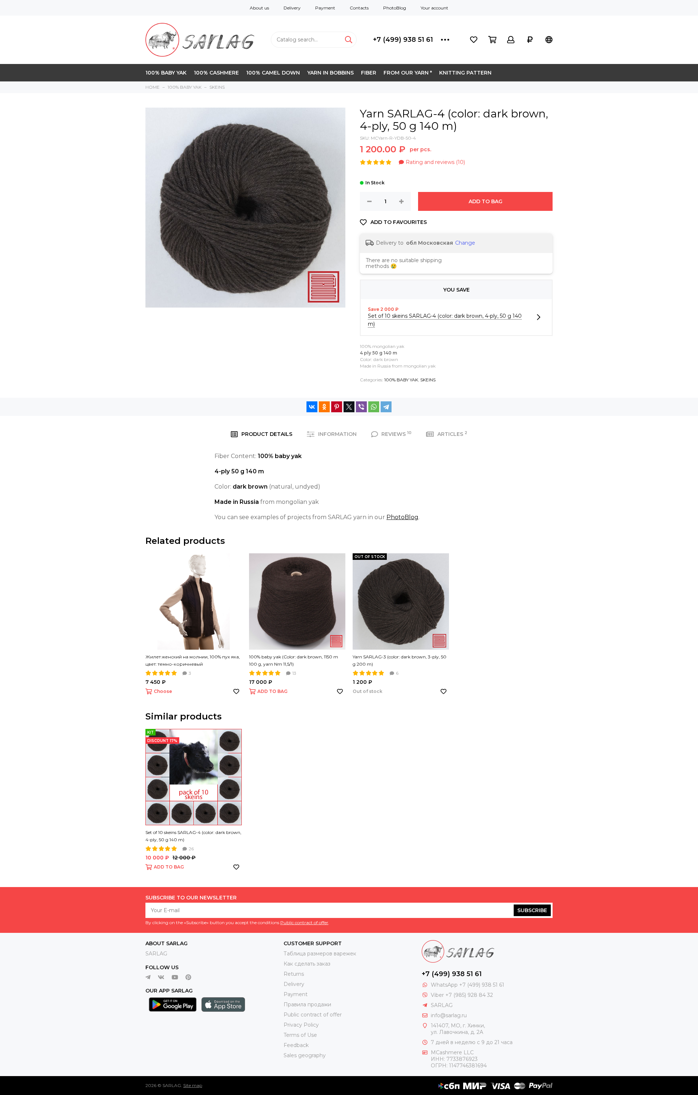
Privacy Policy (301, 1025)
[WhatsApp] (373, 406)
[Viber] (361, 406)
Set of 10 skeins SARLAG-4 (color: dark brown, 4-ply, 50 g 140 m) (193, 836)
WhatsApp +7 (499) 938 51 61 (467, 985)
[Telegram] (386, 406)
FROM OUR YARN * (408, 72)
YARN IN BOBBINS (330, 72)
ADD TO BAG (485, 201)
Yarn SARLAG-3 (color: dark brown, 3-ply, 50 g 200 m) (399, 660)
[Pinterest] (336, 406)
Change (465, 243)
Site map (192, 1085)
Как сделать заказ (307, 963)
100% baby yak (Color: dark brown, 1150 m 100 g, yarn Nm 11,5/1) (293, 660)
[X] (349, 406)
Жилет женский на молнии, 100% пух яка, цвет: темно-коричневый (192, 660)
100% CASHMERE (216, 72)
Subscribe (532, 910)
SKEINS (428, 379)
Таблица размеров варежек (320, 953)
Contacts (359, 8)
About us (259, 8)
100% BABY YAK (165, 72)
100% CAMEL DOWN (273, 72)
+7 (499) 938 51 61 (403, 40)
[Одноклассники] (324, 406)
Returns (294, 974)
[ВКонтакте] (311, 406)
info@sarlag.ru (449, 1015)
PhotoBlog (394, 8)
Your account (434, 8)
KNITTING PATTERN (465, 72)
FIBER (368, 72)
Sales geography (305, 1055)
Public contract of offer (304, 922)
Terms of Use (300, 1035)
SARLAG (156, 953)
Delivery (292, 8)
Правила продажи (307, 1004)
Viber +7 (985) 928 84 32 (462, 995)
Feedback (296, 1045)
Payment (325, 8)
